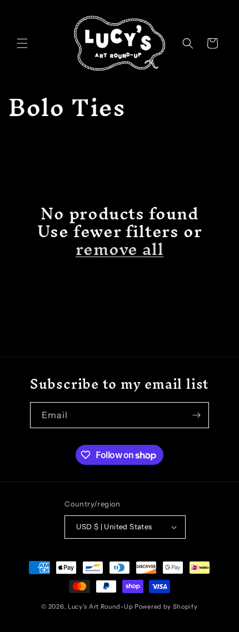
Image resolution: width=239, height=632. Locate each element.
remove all (120, 249)
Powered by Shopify (166, 606)
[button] (22, 43)
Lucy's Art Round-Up (100, 606)
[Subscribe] (196, 415)
